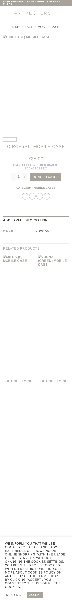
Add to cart (45, 177)
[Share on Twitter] (32, 196)
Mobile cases (50, 27)
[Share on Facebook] (25, 196)
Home (15, 27)
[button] (6, 13)
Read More (16, 595)
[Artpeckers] (32, 13)
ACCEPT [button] (35, 594)
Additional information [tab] (25, 220)
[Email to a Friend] (39, 196)
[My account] (57, 13)
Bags (28, 27)
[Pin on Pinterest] (47, 196)
